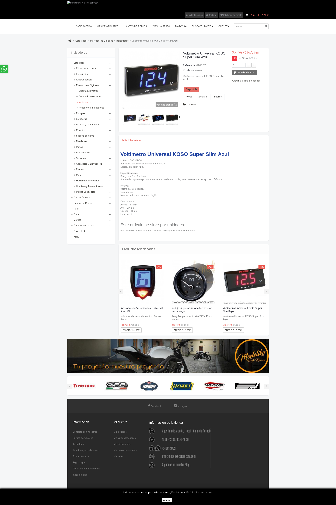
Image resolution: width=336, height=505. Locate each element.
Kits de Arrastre (82, 197)
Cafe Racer (79, 63)
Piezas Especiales (85, 192)
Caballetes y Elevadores (89, 163)
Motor (79, 175)
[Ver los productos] (84, 385)
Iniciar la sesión (195, 15)
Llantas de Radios (83, 203)
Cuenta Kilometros (89, 91)
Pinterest (217, 96)
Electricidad (82, 74)
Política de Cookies (83, 438)
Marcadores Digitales (87, 85)
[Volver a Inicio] (69, 40)
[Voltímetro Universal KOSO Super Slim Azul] (129, 118)
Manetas (80, 130)
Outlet (77, 214)
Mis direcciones (122, 444)
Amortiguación (84, 79)
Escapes (80, 113)
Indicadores (85, 102)
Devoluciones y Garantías (86, 468)
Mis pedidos (120, 432)
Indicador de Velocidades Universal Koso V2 (142, 310)
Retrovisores (83, 152)
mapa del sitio (80, 474)
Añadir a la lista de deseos (246, 80)
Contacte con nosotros (85, 432)
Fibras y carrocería (86, 68)
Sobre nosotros (81, 456)
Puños (79, 147)
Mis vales (119, 456)
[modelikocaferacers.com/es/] (168, 6)
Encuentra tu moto (83, 225)
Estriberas (81, 119)
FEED (76, 236)
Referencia (189, 65)
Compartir (202, 96)
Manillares (81, 141)
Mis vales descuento (125, 438)
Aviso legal (78, 444)
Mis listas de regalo (232, 15)
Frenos (80, 169)
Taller (76, 208)
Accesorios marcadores (91, 107)
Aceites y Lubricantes (87, 124)
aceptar (167, 500)
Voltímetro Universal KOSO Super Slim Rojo (242, 310)
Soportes (81, 158)
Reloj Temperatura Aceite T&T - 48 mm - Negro (192, 310)
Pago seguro (79, 462)
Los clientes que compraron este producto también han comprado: (122, 117)
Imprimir (191, 104)
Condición (188, 70)
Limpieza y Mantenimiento (90, 186)
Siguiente (179, 117)
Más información (132, 140)
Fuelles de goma (85, 135)
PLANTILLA (79, 231)
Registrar (212, 15)
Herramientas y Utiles (87, 180)
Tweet (188, 96)
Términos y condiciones (86, 450)
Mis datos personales (125, 450)
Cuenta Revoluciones (90, 96)
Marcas (77, 220)
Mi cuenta (120, 422)
